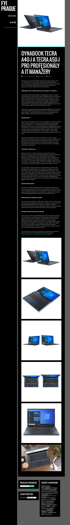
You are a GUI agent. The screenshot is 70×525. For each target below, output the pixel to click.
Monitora (54, 505)
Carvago (54, 487)
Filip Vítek (32, 76)
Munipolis (43, 507)
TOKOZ (44, 512)
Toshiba (50, 512)
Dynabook (49, 76)
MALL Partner (45, 501)
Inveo (50, 493)
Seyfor (43, 508)
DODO (46, 489)
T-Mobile (49, 510)
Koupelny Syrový (53, 495)
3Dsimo (43, 486)
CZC (42, 489)
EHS (42, 491)
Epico (50, 491)
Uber (42, 514)
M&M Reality (53, 498)
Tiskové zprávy (41, 76)
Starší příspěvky (23, 497)
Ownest (51, 507)
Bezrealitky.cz (46, 487)
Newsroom (12, 16)
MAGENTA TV (49, 499)
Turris (54, 512)
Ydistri (50, 514)
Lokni (50, 498)
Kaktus (57, 493)
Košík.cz (44, 497)
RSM (54, 506)
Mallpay (52, 501)
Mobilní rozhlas (46, 504)
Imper (47, 493)
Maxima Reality (45, 503)
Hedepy (43, 493)
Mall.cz (53, 499)
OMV (48, 506)
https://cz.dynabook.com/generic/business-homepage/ (36, 234)
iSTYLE (54, 493)
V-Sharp (47, 514)
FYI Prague (55, 491)
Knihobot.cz (45, 495)
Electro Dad (46, 492)
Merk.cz (52, 503)
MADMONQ (43, 499)
